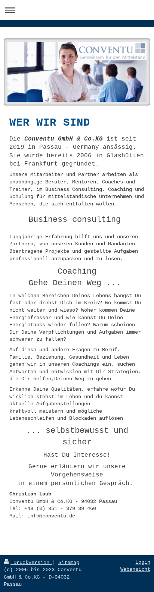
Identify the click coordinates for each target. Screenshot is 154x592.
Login (142, 562)
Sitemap (68, 563)
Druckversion (31, 563)
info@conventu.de (51, 516)
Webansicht (135, 569)
